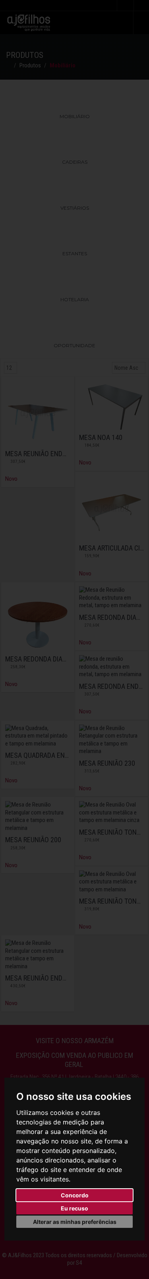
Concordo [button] (75, 1195)
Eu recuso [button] (74, 1208)
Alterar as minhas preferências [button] (74, 1221)
